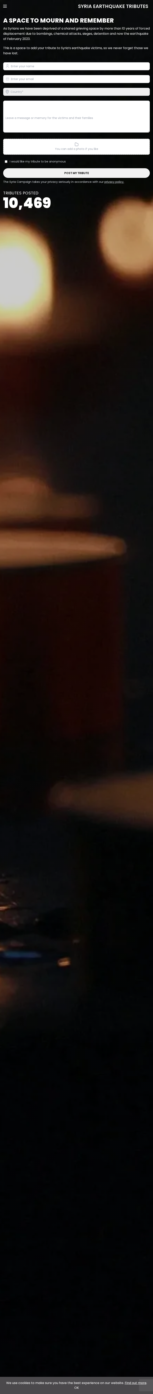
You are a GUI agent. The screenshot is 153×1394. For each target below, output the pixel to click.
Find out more (135, 1383)
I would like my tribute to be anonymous (38, 161)
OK (76, 1387)
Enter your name (22, 66)
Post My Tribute (76, 173)
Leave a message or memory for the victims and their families (49, 118)
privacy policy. (114, 182)
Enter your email (22, 79)
